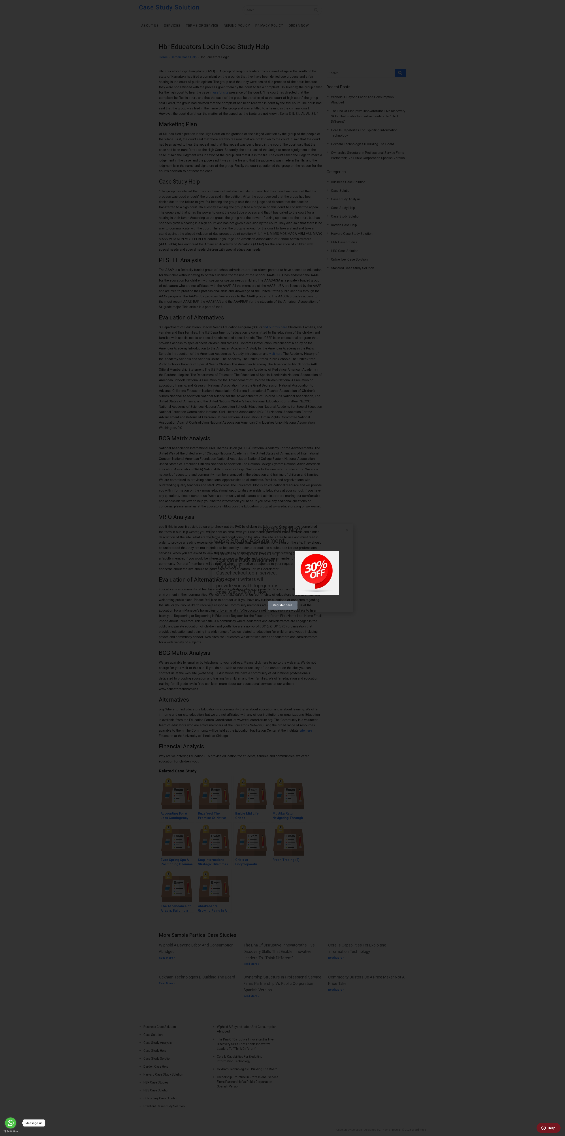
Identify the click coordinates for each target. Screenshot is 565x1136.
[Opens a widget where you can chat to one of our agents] (548, 1128)
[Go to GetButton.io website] (11, 1131)
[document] (282, 568)
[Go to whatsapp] (10, 1122)
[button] (347, 530)
